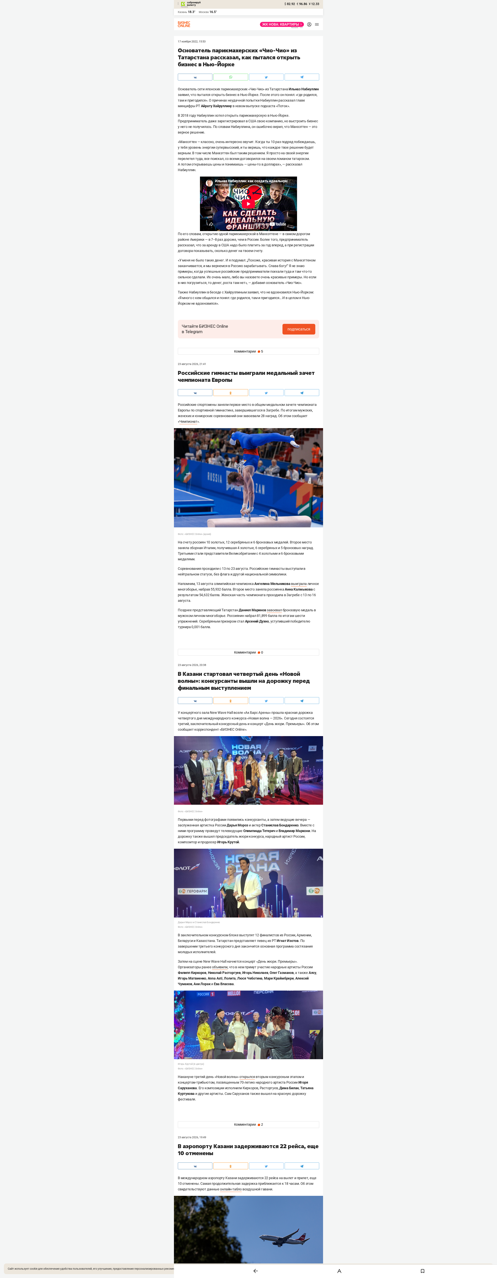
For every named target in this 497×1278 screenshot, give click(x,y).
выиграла (299, 584)
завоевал (274, 610)
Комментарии (248, 351)
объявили (219, 967)
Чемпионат (188, 421)
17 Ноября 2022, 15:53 (192, 41)
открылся (247, 1077)
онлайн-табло (231, 1189)
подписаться (299, 329)
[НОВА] (281, 24)
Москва (204, 12)
